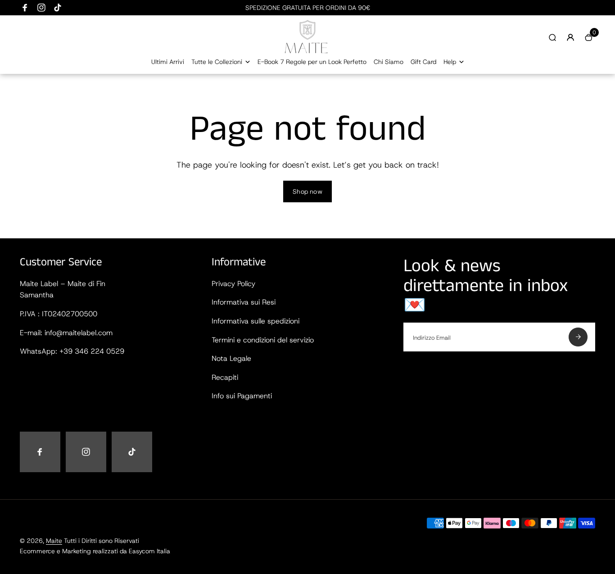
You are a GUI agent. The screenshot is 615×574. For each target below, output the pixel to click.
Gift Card (423, 62)
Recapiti (225, 377)
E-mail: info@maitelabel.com (66, 332)
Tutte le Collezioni (216, 62)
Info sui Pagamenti (242, 396)
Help (449, 62)
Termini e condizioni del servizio (263, 340)
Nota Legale (231, 358)
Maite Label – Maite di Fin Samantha (62, 289)
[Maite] (307, 51)
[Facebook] (25, 7)
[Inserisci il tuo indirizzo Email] (578, 337)
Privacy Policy (233, 283)
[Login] (570, 37)
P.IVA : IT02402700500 (58, 314)
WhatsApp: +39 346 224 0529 (72, 351)
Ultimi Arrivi (167, 62)
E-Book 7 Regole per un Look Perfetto (312, 62)
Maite (54, 541)
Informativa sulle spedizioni (255, 321)
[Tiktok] (57, 7)
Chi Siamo (388, 62)
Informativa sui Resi (244, 302)
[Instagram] (41, 7)
